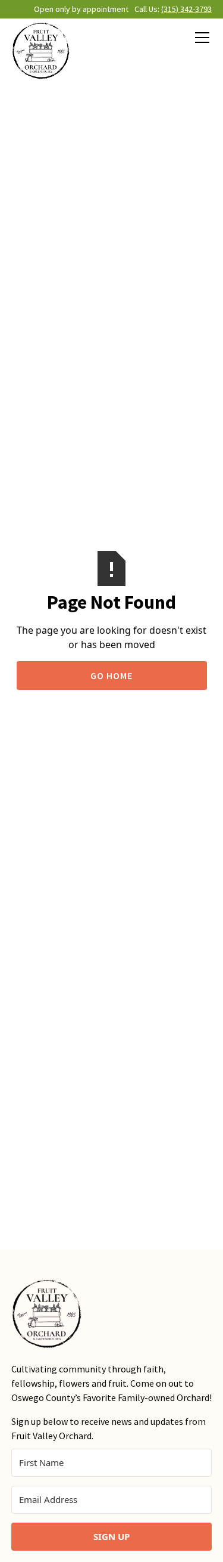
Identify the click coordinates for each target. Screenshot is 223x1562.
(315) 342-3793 (186, 9)
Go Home (111, 675)
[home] (41, 51)
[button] (200, 37)
